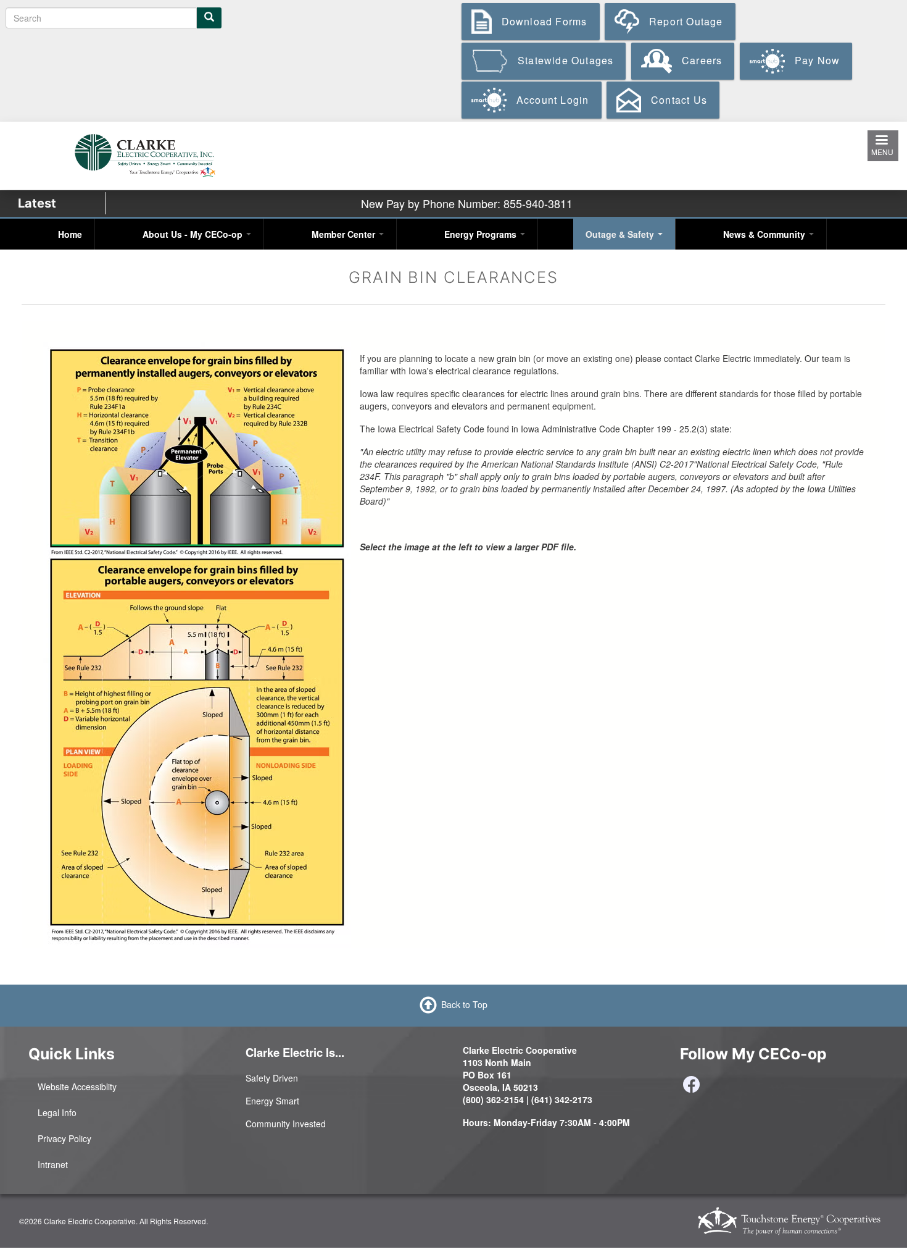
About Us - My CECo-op (194, 234)
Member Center (345, 234)
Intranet (53, 1164)
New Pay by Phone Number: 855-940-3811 (467, 203)
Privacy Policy (64, 1138)
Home (70, 234)
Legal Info (57, 1112)
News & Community (765, 234)
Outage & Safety (621, 234)
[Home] (145, 154)
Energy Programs (481, 234)
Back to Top (464, 1004)
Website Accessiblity (77, 1086)
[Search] (209, 17)
